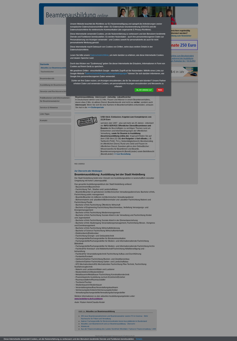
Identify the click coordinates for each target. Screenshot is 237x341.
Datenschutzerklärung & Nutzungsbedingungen (106, 73)
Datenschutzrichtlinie (99, 55)
